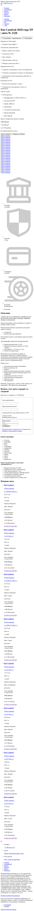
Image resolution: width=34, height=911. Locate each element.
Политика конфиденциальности (10, 895)
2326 (5, 25)
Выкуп (6, 14)
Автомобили (8, 9)
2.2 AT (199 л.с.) (9, 670)
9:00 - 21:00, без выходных (12, 859)
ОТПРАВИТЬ (6, 426)
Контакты (7, 16)
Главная (6, 8)
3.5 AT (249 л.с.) (9, 536)
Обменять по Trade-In (18, 134)
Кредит (6, 11)
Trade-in (6, 13)
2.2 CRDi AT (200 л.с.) (10, 491)
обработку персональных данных (12, 431)
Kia (5, 22)
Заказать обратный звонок (8, 909)
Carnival (6, 24)
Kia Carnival (9, 485)
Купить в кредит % (6, 134)
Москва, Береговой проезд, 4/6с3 (14, 853)
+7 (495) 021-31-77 (7, 3)
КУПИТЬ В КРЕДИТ (10, 526)
